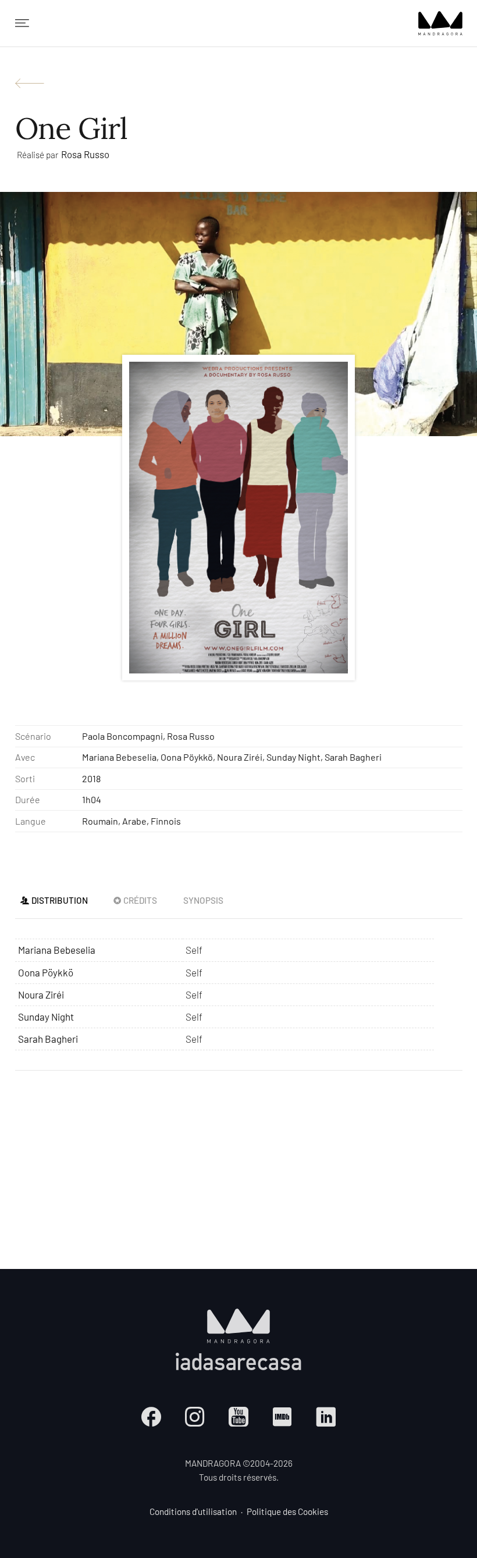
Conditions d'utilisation (193, 1511)
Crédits (140, 900)
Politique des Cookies (287, 1511)
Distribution (59, 900)
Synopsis (203, 900)
